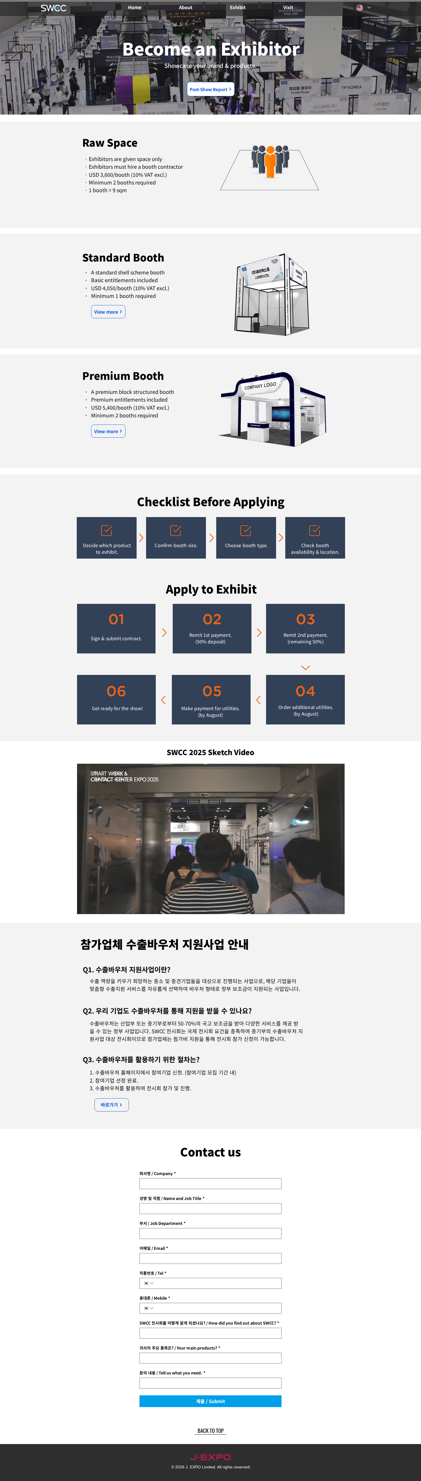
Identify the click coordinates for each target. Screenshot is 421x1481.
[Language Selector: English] (363, 8)
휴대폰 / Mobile (154, 1298)
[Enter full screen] (337, 906)
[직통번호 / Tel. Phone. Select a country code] (148, 1283)
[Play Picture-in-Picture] (327, 906)
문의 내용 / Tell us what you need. (172, 1372)
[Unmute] (94, 906)
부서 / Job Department (162, 1223)
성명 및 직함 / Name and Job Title (171, 1198)
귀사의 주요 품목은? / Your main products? (179, 1348)
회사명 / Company (157, 1173)
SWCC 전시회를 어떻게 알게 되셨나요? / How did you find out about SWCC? (209, 1323)
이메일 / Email (153, 1248)
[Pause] (84, 906)
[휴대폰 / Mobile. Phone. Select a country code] (148, 1308)
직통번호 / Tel (152, 1273)
